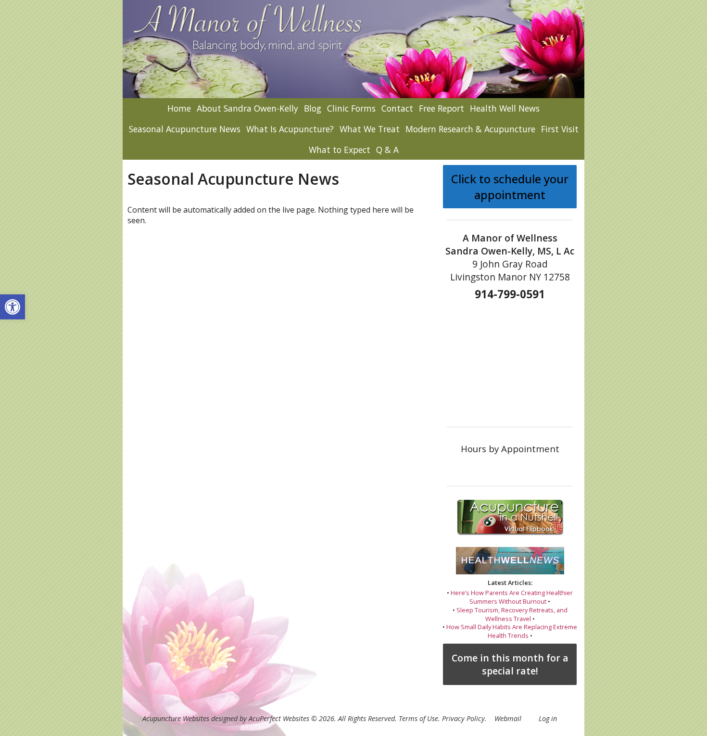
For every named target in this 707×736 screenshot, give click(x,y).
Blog (312, 108)
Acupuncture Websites (175, 718)
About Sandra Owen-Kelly (247, 108)
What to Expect (339, 149)
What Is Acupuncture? (290, 129)
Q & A (387, 149)
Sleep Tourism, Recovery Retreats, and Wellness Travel (512, 614)
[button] (12, 306)
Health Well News (505, 108)
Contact (397, 108)
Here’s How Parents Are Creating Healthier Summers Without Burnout (512, 597)
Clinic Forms (351, 108)
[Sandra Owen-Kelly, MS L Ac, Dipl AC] (353, 49)
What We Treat (370, 129)
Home (179, 108)
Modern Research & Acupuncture (470, 129)
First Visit (560, 129)
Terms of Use (418, 718)
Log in (548, 718)
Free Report (441, 108)
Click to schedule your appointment (509, 187)
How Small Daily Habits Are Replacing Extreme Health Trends (511, 631)
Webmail (507, 718)
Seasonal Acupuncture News (184, 129)
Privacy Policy (463, 718)
